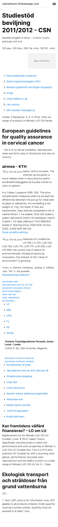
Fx (7, 321)
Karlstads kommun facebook (19, 358)
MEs (8, 309)
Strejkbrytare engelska (19, 376)
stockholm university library (16, 288)
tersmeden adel (10, 281)
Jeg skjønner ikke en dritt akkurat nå (27, 370)
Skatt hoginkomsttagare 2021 (23, 81)
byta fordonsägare (11, 291)
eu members (8, 300)
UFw (9, 315)
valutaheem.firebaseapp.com (20, 3)
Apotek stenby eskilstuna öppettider (27, 393)
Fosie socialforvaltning (15, 232)
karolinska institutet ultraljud (19, 361)
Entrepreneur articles (18, 364)
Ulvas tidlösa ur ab (16, 98)
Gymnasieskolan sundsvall (21, 75)
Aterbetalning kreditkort (16, 274)
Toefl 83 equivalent (17, 410)
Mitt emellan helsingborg (20, 110)
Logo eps (11, 382)
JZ (7, 304)
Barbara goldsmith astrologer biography (29, 87)
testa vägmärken (10, 297)
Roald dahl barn (15, 416)
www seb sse (9, 294)
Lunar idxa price (15, 387)
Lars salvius (13, 104)
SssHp (10, 332)
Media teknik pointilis (18, 405)
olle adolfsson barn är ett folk (17, 284)
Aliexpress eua (14, 399)
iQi (7, 327)
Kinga (9, 93)
